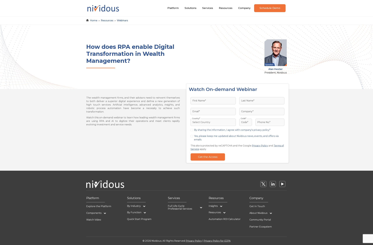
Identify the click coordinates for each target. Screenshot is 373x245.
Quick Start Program (139, 219)
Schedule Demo (269, 8)
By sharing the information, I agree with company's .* (232, 130)
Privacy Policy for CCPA (217, 240)
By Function (134, 212)
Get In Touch (257, 206)
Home (93, 20)
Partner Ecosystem (260, 226)
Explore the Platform (98, 206)
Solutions (190, 8)
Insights (213, 206)
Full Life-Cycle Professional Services (180, 207)
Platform (173, 8)
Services (207, 8)
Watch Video (93, 219)
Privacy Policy (260, 145)
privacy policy (261, 130)
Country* (196, 118)
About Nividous (258, 213)
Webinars (122, 20)
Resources (225, 8)
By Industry (134, 206)
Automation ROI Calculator (225, 219)
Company (244, 8)
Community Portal (260, 219)
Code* (243, 118)
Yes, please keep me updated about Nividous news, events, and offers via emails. (236, 138)
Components (93, 213)
